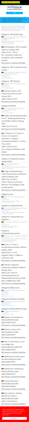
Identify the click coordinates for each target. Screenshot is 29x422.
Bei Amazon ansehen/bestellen (7, 44)
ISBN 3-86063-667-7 (5, 111)
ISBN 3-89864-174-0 (5, 39)
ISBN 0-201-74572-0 (9, 273)
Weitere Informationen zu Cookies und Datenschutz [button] (12, 413)
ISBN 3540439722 (8, 374)
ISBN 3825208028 (8, 386)
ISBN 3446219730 (5, 312)
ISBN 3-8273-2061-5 (5, 304)
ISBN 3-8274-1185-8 (9, 52)
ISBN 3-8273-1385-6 (5, 165)
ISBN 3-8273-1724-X (9, 252)
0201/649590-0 (6, 4)
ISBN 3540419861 (8, 362)
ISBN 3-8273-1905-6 (5, 75)
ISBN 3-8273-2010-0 (9, 126)
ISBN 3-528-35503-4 (9, 401)
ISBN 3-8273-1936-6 (9, 179)
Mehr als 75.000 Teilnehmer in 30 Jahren (10, 2)
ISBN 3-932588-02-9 (5, 237)
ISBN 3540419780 (8, 322)
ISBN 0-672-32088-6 (5, 293)
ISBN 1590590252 (5, 85)
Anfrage (18, 4)
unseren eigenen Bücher (18, 27)
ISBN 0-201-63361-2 (5, 211)
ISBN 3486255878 (8, 349)
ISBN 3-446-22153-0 (9, 99)
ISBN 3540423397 (8, 335)
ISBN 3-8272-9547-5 (5, 224)
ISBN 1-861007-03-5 (9, 146)
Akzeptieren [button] (14, 418)
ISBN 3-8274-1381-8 (5, 199)
